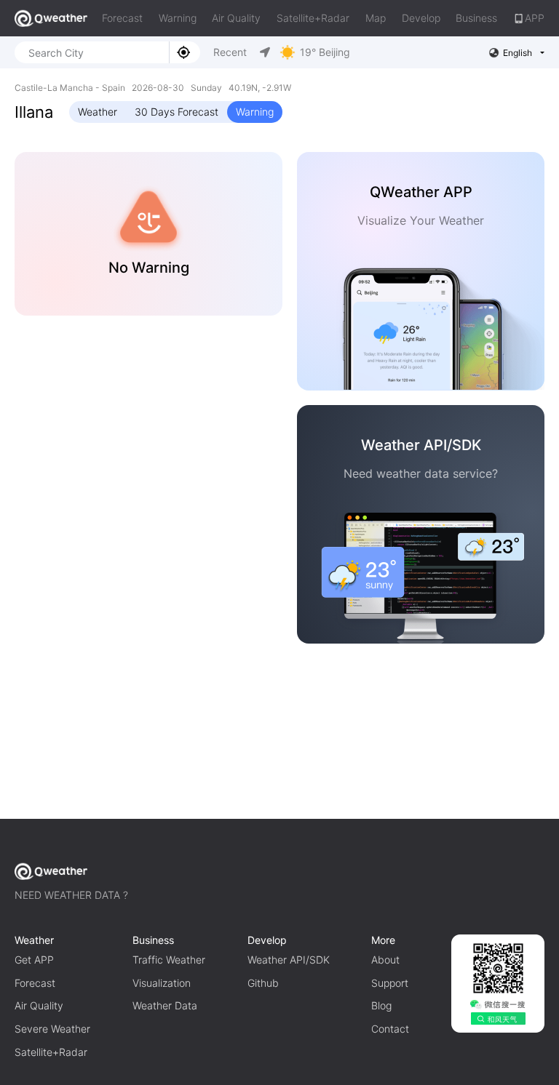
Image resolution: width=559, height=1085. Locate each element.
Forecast (122, 18)
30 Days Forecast (176, 111)
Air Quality (236, 18)
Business (476, 18)
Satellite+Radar (313, 18)
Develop (421, 18)
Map (375, 18)
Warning (178, 18)
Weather (97, 111)
